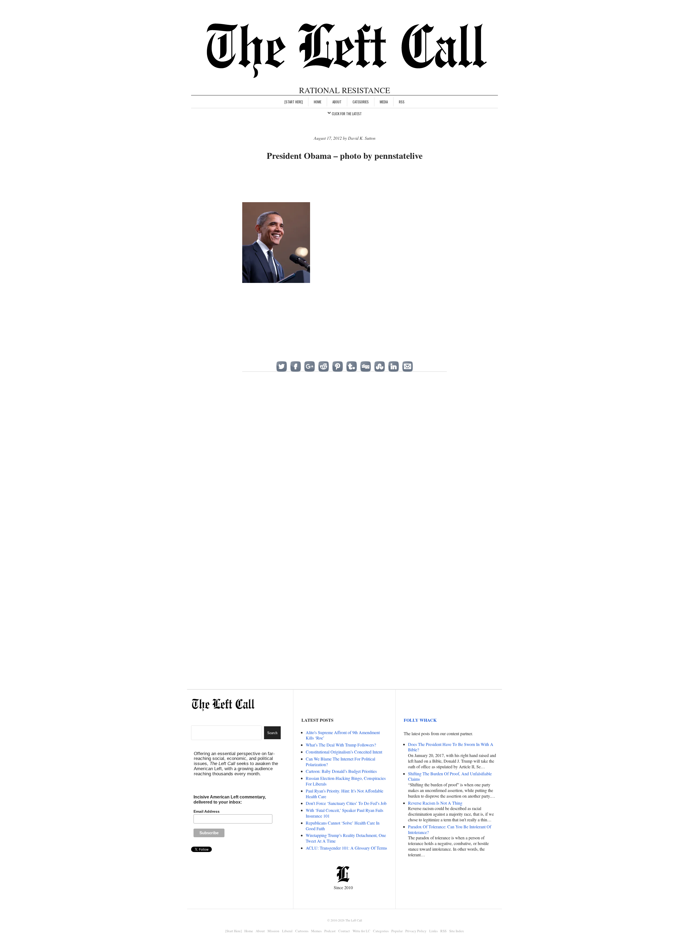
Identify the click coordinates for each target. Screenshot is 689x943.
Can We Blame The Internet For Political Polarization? (340, 761)
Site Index (456, 930)
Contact (344, 930)
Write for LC (361, 930)
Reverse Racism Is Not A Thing (435, 803)
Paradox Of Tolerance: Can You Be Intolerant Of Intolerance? (449, 829)
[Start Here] (293, 101)
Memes (316, 930)
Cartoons (301, 930)
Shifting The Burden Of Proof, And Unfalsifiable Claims (450, 776)
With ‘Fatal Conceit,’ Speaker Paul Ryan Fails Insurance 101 (344, 813)
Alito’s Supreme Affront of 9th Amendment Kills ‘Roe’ (343, 735)
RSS (402, 101)
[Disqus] (344, 463)
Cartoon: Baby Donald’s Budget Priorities (341, 771)
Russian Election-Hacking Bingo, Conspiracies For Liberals (346, 781)
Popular (397, 930)
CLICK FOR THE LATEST (347, 113)
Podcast (330, 930)
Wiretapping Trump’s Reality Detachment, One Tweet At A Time (346, 838)
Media (384, 101)
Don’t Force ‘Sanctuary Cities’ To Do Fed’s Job (346, 803)
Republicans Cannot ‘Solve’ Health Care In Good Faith (342, 825)
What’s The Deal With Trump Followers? (341, 745)
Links (433, 930)
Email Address (207, 811)
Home (317, 101)
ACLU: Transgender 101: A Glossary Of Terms (346, 848)
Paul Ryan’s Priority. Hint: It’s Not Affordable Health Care (344, 793)
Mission (273, 930)
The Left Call (353, 920)
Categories (361, 101)
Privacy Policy (416, 930)
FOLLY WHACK (420, 720)
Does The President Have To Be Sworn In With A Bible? (450, 747)
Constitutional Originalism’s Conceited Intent (344, 752)
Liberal (287, 930)
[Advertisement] (344, 182)
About (337, 101)
